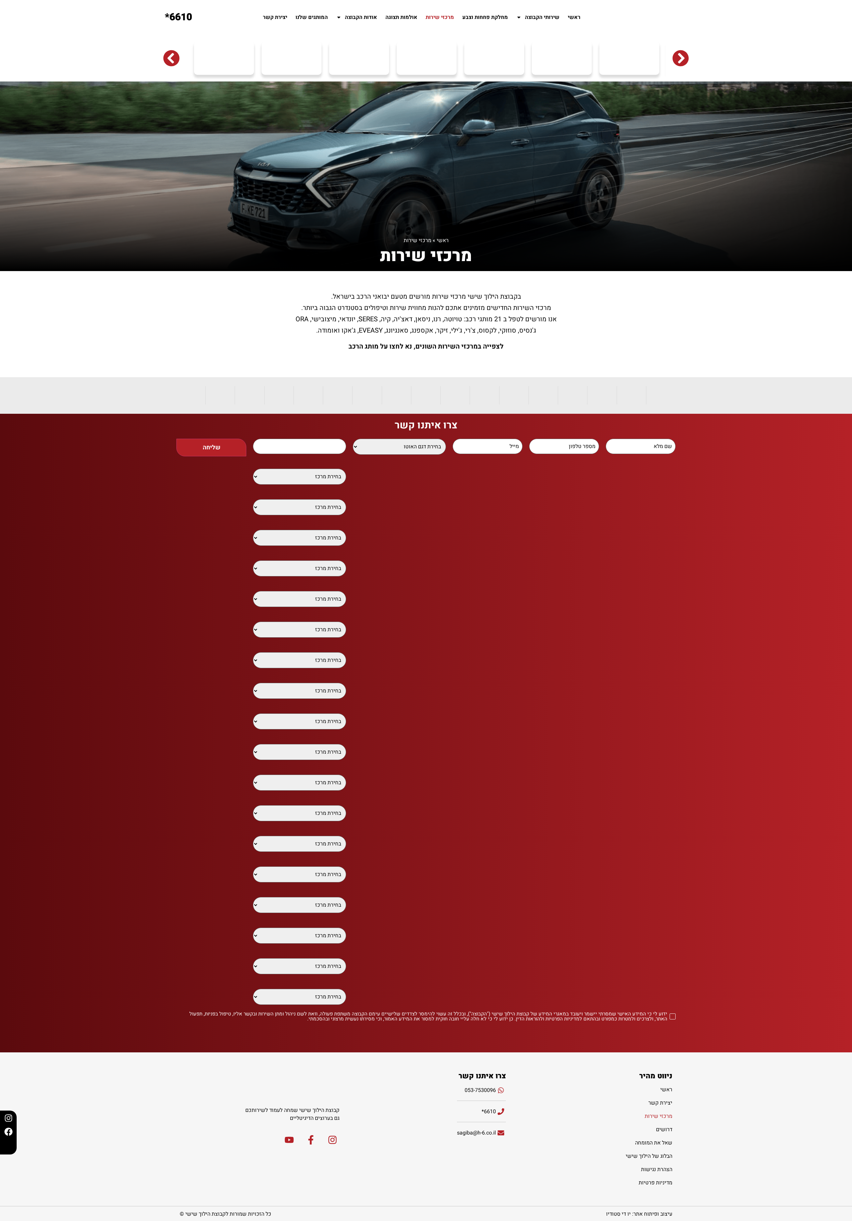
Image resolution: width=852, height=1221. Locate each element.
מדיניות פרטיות (655, 1182)
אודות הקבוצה (361, 17)
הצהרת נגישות (656, 1169)
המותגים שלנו (312, 17)
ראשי (574, 17)
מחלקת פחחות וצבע (485, 17)
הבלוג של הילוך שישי (649, 1156)
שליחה (211, 447)
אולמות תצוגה (401, 17)
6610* (178, 17)
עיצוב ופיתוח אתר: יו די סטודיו (639, 1214)
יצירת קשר (275, 17)
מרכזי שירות (440, 17)
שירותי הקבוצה (542, 17)
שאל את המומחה (653, 1143)
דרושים (664, 1129)
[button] (171, 58)
